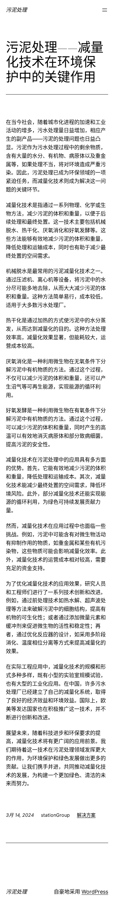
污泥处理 (16, 10)
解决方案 (86, 815)
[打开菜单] (104, 9)
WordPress (95, 892)
